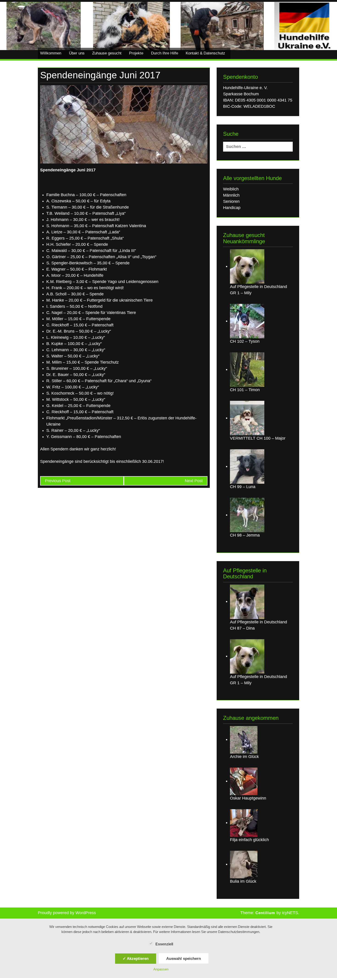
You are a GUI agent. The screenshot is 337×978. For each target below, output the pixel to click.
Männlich (231, 195)
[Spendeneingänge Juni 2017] (123, 124)
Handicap (231, 207)
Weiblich (231, 189)
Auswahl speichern (183, 958)
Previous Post (57, 480)
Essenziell (164, 944)
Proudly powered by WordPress (67, 912)
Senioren (231, 201)
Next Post (194, 480)
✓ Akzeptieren (136, 958)
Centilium (265, 913)
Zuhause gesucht (107, 53)
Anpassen (160, 969)
